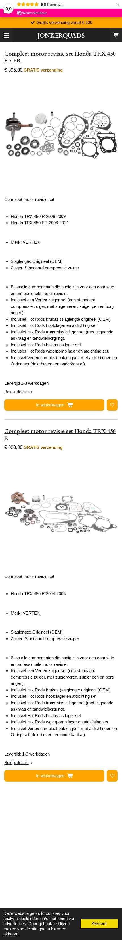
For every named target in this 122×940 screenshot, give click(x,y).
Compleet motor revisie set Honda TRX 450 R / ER (60, 57)
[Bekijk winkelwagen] (116, 35)
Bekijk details (16, 391)
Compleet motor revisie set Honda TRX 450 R (60, 435)
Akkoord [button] (99, 923)
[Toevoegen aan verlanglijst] (112, 404)
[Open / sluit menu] (6, 35)
